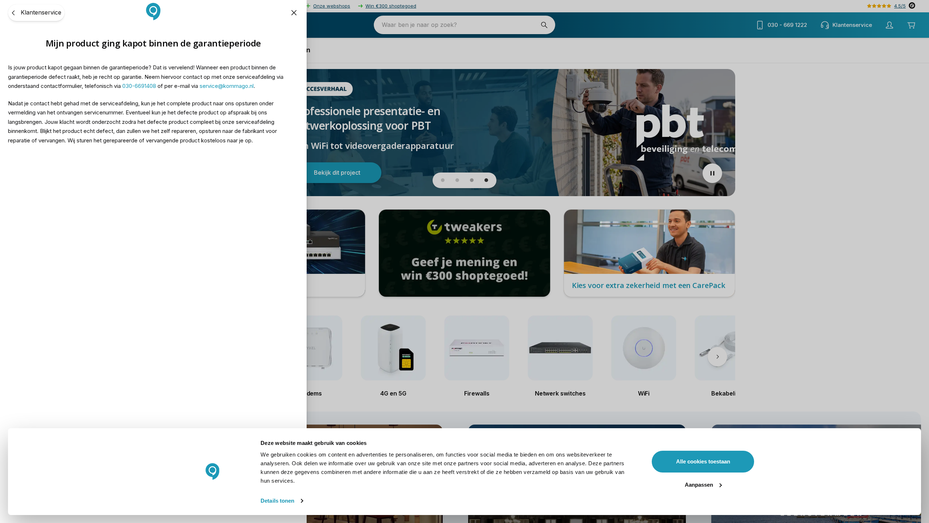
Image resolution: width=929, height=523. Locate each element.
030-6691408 (139, 85)
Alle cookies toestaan (703, 461)
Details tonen (277, 501)
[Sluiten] (294, 13)
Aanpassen (699, 485)
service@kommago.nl (227, 85)
